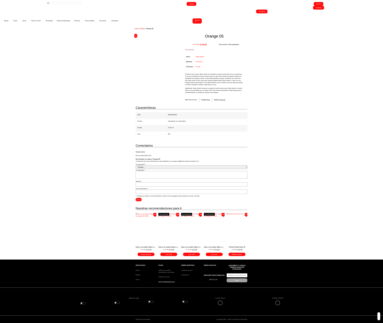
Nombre (139, 181)
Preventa (77, 20)
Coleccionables (89, 20)
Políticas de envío (164, 277)
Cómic (15, 20)
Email (228, 272)
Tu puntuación (141, 164)
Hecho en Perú (36, 20)
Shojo (208, 100)
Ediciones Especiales (63, 20)
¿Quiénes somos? (187, 270)
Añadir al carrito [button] (146, 254)
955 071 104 (213, 279)
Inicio (136, 28)
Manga (6, 20)
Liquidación (114, 20)
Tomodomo (199, 61)
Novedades (49, 20)
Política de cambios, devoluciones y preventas (166, 271)
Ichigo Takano (199, 56)
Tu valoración (140, 170)
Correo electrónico (142, 188)
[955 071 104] (206, 280)
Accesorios (102, 20)
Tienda (142, 28)
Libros (24, 20)
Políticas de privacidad (143, 319)
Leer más (169, 254)
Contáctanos (185, 275)
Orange (197, 66)
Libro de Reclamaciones (166, 282)
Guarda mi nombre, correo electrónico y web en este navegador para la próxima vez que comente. (168, 196)
